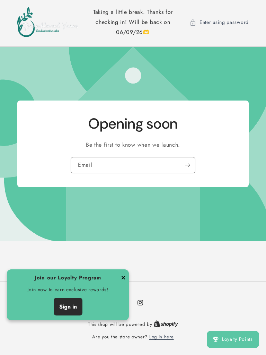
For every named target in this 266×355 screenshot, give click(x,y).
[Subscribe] (187, 165)
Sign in (68, 307)
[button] (219, 22)
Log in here (161, 337)
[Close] (123, 278)
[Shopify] (166, 324)
